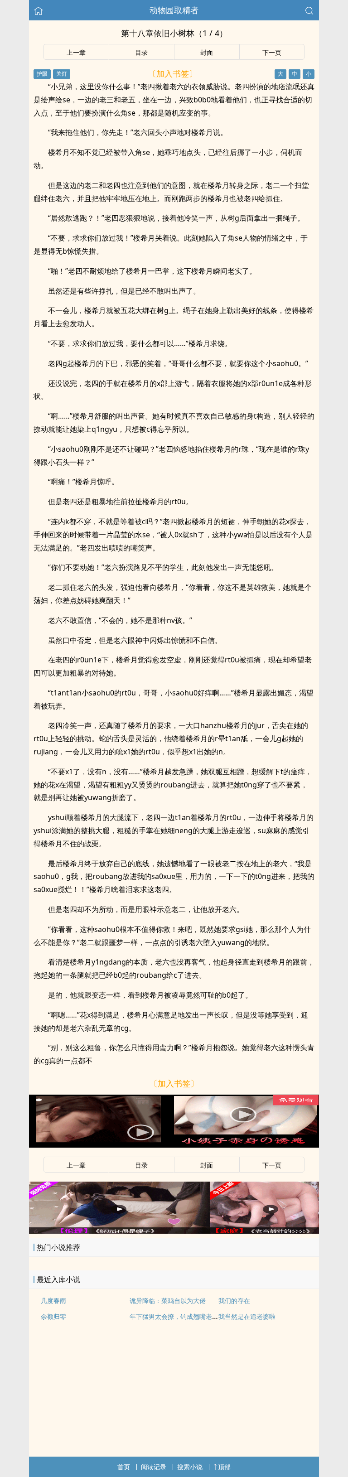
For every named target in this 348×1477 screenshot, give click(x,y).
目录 (141, 52)
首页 (123, 1467)
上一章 (76, 52)
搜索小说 (190, 1467)
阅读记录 (153, 1467)
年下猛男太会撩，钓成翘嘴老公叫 (177, 1316)
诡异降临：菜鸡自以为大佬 (168, 1300)
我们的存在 (234, 1300)
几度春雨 (53, 1300)
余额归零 (53, 1316)
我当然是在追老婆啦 (247, 1316)
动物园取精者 (174, 10)
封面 (206, 52)
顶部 (224, 1467)
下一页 (271, 52)
